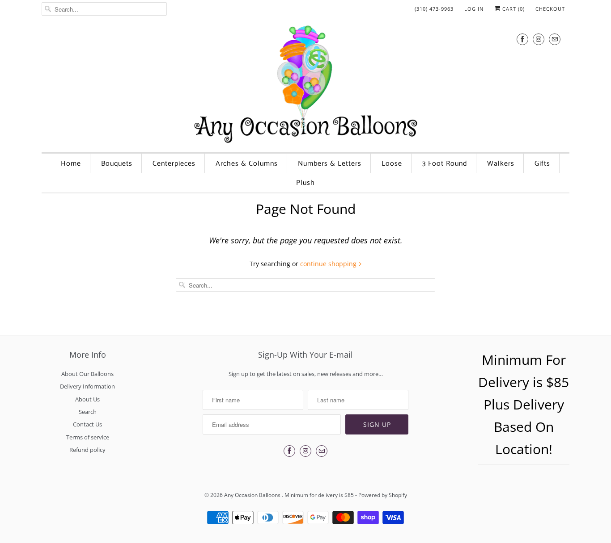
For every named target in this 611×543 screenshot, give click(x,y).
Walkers (500, 163)
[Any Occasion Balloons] (305, 84)
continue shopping (329, 263)
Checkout (550, 8)
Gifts (542, 163)
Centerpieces (174, 163)
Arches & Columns (247, 163)
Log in (474, 8)
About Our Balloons (87, 374)
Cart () (513, 8)
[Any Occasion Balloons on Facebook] (522, 39)
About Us (87, 399)
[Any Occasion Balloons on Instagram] (538, 39)
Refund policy (87, 450)
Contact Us (87, 424)
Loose (392, 163)
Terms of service (87, 437)
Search (88, 412)
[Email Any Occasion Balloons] (554, 39)
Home (71, 163)
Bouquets (116, 163)
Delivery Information (87, 386)
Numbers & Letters (329, 163)
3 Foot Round (444, 163)
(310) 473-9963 (434, 8)
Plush (305, 182)
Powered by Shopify (382, 495)
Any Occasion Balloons (253, 495)
